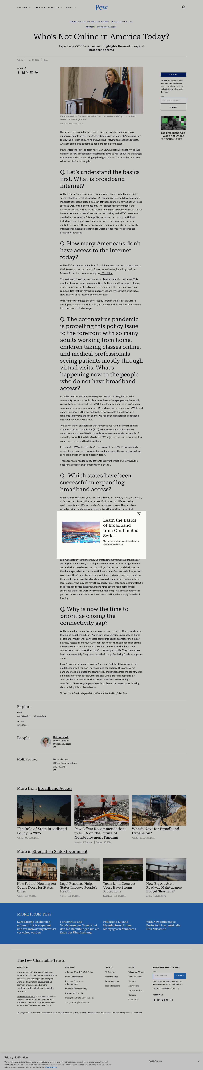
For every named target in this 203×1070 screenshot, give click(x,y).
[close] (139, 514)
